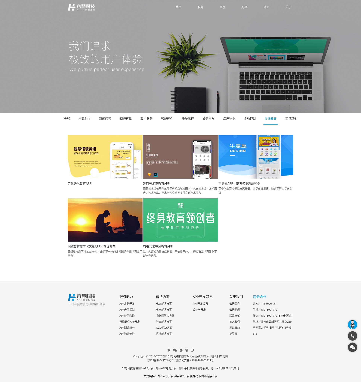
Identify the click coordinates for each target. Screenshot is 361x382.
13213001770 (269, 309)
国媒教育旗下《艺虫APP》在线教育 (91, 246)
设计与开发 (199, 309)
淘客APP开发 (181, 376)
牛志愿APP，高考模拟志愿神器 (239, 183)
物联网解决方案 (165, 315)
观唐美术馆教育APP (156, 183)
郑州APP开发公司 (228, 368)
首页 (178, 7)
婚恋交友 (208, 119)
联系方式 (234, 315)
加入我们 (234, 321)
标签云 (233, 333)
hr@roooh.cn (269, 303)
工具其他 (291, 119)
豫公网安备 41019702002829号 (195, 360)
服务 (200, 7)
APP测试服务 (127, 327)
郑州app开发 (165, 376)
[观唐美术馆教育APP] (180, 157)
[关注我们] (352, 347)
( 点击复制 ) (285, 315)
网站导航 (234, 327)
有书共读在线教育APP (158, 246)
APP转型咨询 (127, 315)
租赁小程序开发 (208, 376)
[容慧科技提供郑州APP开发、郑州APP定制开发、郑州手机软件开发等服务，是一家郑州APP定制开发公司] (84, 8)
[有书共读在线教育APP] (180, 220)
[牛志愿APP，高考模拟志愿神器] (255, 157)
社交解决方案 (164, 321)
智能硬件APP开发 (129, 321)
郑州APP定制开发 (166, 368)
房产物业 (229, 119)
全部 (67, 119)
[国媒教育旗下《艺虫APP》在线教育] (105, 220)
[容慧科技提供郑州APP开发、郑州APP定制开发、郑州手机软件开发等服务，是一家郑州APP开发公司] (82, 299)
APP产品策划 (127, 309)
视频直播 (126, 119)
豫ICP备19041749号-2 (160, 360)
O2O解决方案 (164, 327)
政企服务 (146, 119)
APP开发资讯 (200, 303)
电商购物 (84, 119)
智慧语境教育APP (79, 183)
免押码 (194, 376)
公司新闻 (234, 309)
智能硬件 (167, 119)
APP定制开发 (127, 303)
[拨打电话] (352, 336)
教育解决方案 (164, 309)
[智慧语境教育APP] (105, 157)
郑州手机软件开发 (189, 368)
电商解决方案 (164, 303)
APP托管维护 (127, 333)
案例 (222, 7)
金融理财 (250, 119)
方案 (244, 7)
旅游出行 (188, 119)
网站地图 (222, 356)
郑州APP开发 (145, 368)
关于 (288, 7)
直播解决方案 (164, 333)
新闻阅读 (105, 119)
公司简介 (234, 303)
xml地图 (211, 356)
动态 (266, 7)
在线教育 (271, 119)
